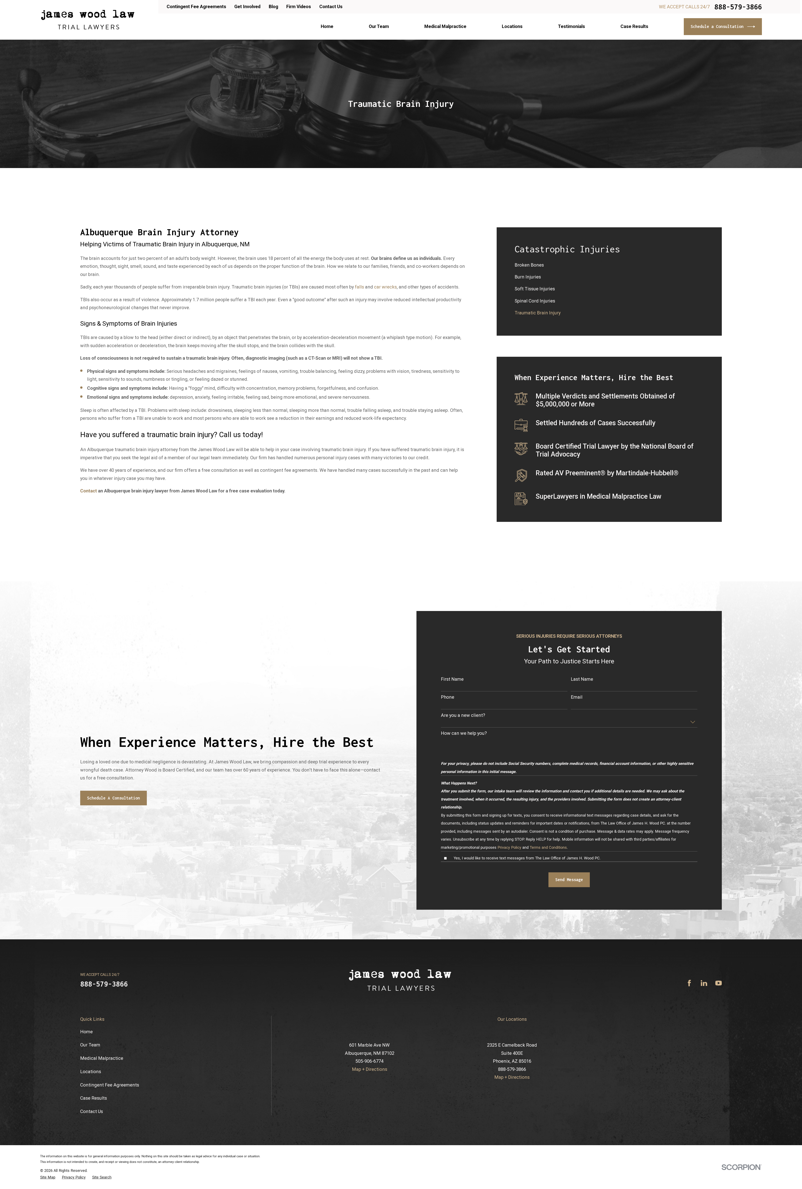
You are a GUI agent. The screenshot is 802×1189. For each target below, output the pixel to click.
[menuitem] (609, 265)
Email (576, 766)
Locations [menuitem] (512, 26)
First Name (452, 748)
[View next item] (94, 644)
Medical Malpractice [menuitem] (445, 26)
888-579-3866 (738, 7)
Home (86, 1100)
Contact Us (331, 6)
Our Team (90, 1114)
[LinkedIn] (704, 1052)
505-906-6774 (369, 1130)
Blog (273, 6)
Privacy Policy (509, 916)
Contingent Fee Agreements (196, 6)
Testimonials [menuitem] (571, 26)
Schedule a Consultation (717, 26)
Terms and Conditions (548, 916)
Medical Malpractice (101, 1127)
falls (359, 287)
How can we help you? (464, 802)
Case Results (93, 1167)
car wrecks (385, 287)
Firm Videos (298, 6)
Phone (447, 766)
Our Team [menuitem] (379, 26)
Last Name (582, 748)
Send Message (569, 948)
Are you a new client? (463, 784)
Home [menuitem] (327, 26)
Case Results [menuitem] (634, 26)
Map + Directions (369, 1138)
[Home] (87, 19)
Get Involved (247, 6)
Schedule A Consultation (113, 866)
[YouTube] (718, 1052)
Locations (90, 1140)
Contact (88, 490)
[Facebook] (689, 1052)
